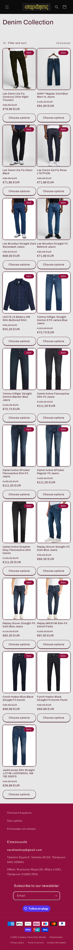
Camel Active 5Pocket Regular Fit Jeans (50, 472)
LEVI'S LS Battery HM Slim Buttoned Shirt (16, 318)
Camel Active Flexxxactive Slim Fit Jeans (53, 395)
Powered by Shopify (36, 937)
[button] (7, 7)
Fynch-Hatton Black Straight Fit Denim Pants (52, 698)
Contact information (56, 943)
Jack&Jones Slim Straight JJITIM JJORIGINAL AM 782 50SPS (19, 773)
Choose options (19, 117)
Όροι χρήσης (15, 820)
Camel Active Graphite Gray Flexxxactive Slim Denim (17, 549)
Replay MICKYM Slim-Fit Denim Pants (52, 625)
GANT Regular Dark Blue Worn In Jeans (52, 95)
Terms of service (36, 943)
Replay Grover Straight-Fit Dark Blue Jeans (53, 548)
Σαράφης (22, 937)
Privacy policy (17, 943)
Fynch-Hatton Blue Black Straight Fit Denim (18, 698)
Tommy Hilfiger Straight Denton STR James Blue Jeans (52, 320)
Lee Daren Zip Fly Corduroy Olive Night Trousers (15, 96)
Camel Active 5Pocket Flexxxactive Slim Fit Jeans (16, 473)
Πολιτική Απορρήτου (19, 812)
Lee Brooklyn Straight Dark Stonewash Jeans (19, 245)
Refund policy (56, 937)
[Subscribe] (56, 895)
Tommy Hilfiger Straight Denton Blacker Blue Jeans (17, 396)
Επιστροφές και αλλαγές (21, 829)
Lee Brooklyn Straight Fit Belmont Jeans (52, 245)
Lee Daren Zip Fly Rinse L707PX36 (52, 172)
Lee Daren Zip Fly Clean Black (18, 172)
